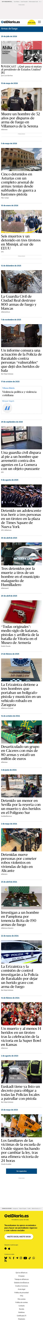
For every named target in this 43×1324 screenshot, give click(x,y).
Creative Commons (21, 1286)
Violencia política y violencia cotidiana (19, 393)
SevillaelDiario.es (6, 816)
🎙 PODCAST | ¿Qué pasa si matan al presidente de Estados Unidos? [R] (21, 69)
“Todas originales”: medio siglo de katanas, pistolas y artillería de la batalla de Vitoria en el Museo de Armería (20, 635)
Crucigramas (15, 1208)
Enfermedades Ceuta (33, 1)
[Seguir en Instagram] (21, 1258)
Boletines (21, 1312)
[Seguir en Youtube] (25, 1258)
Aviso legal (21, 1289)
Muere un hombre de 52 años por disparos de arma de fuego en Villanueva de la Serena (20, 120)
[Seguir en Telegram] (17, 1258)
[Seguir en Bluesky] (5, 1258)
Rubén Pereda (5, 646)
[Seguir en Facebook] (13, 1258)
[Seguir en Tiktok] (30, 1258)
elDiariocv (4, 874)
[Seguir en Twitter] (10, 1258)
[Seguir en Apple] (9, 1248)
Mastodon (21, 1319)
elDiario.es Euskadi (7, 708)
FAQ (21, 1296)
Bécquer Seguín (8, 401)
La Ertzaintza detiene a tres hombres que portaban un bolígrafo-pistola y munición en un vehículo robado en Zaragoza (21, 695)
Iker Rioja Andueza (7, 374)
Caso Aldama (17, 1)
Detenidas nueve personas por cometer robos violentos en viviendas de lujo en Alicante (18, 863)
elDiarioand (4, 588)
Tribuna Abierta (8, 388)
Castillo (29, 1208)
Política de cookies (21, 1302)
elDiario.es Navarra (7, 928)
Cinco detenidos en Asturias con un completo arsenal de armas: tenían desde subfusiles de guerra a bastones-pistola (18, 184)
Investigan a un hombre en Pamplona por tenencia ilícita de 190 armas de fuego (20, 918)
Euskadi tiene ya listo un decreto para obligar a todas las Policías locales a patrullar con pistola (20, 1092)
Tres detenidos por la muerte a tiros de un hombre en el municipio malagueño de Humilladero (20, 576)
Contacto (22, 1306)
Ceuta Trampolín (24, 1)
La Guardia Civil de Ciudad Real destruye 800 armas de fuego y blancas (18, 302)
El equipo (21, 1276)
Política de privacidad (21, 1292)
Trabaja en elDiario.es (22, 1279)
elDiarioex (4, 129)
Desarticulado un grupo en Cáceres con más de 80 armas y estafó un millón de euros (20, 753)
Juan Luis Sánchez (7, 75)
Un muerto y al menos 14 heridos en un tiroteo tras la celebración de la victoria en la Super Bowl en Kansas (21, 1036)
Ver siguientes (21, 1171)
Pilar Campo (5, 198)
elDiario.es (8, 530)
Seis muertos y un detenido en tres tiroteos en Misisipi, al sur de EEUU (21, 242)
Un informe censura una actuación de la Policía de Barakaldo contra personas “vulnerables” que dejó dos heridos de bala (21, 360)
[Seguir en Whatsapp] (34, 1258)
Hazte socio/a (31, 22)
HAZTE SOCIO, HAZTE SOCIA (19, 1237)
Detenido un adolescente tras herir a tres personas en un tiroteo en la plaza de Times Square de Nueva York (21, 519)
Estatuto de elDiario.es (21, 1283)
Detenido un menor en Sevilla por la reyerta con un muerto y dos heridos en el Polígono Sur (21, 807)
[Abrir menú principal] (39, 22)
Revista (21, 1309)
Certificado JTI (21, 1316)
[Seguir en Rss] (5, 1260)
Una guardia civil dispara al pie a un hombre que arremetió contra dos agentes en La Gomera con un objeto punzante (21, 460)
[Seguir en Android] (5, 1248)
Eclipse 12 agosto (22, 1208)
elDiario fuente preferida (37, 1208)
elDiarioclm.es (5, 312)
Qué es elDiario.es (21, 1273)
